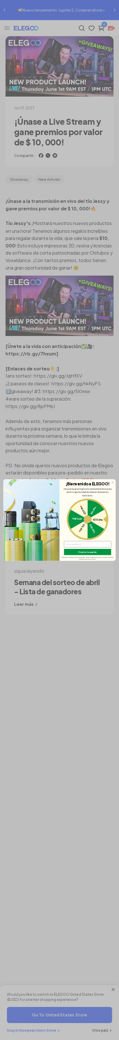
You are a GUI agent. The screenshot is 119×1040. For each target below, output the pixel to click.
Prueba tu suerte (87, 552)
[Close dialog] (113, 482)
